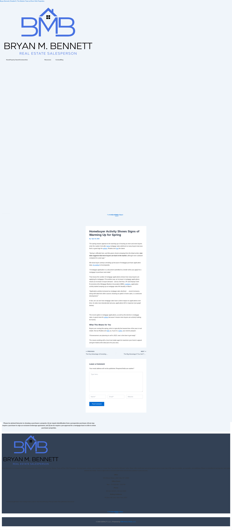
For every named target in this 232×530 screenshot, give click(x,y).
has (117, 248)
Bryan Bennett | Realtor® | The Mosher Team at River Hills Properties (22, 1)
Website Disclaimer (68, 501)
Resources (47, 59)
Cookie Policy (57, 501)
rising (108, 246)
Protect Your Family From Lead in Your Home (29, 501)
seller (120, 331)
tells (108, 331)
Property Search (15, 59)
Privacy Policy (48, 501)
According (96, 265)
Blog (61, 59)
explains (127, 284)
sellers (105, 248)
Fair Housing (10, 501)
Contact (58, 59)
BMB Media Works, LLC (128, 521)
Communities (24, 59)
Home (8, 59)
